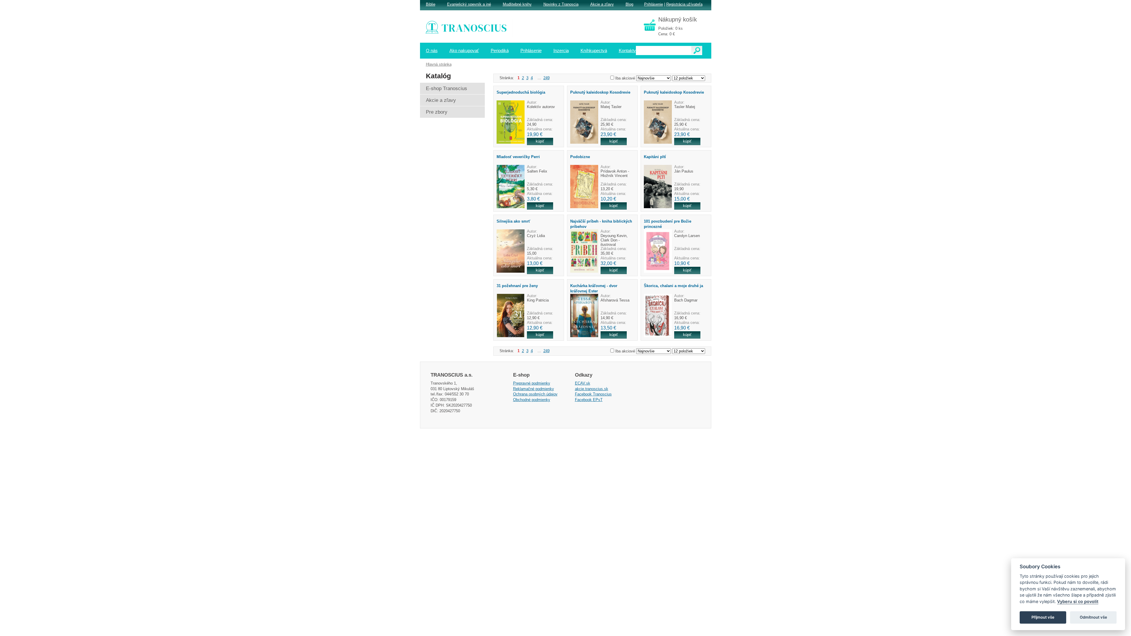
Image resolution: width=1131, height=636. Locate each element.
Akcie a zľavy (602, 4)
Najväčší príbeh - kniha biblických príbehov (601, 223)
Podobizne (580, 157)
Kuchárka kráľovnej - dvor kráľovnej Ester (593, 288)
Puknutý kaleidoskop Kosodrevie (600, 92)
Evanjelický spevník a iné (469, 4)
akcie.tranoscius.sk (591, 389)
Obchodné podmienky (531, 400)
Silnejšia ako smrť (513, 221)
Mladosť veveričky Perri (518, 157)
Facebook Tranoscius (593, 394)
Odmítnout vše (1093, 617)
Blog (629, 4)
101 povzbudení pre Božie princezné (667, 223)
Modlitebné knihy (517, 4)
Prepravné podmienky (531, 383)
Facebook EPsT (589, 400)
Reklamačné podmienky (533, 389)
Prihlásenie (653, 4)
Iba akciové (625, 78)
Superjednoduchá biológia (521, 92)
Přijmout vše (1042, 617)
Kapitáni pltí (655, 157)
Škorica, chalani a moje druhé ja (673, 286)
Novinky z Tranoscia (560, 4)
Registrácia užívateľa (684, 4)
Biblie (430, 4)
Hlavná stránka (439, 64)
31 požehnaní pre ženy (517, 286)
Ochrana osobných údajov (535, 394)
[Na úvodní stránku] (470, 28)
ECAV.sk (582, 383)
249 (546, 78)
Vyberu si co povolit (1077, 601)
